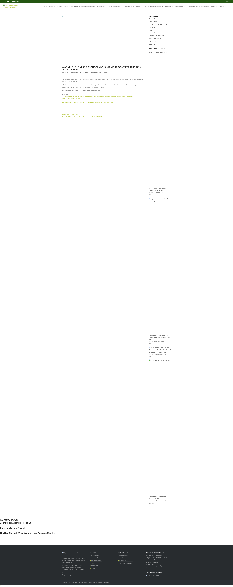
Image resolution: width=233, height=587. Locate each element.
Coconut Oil (153, 22)
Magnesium (153, 33)
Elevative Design (103, 582)
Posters (168, 7)
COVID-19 (214, 7)
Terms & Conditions (126, 563)
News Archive (179, 7)
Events (60, 7)
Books (138, 7)
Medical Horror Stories (156, 36)
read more (3, 526)
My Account (95, 555)
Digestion (152, 27)
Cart (92, 563)
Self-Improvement (155, 38)
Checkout (94, 566)
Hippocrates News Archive (98, 73)
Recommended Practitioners (199, 7)
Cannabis (152, 19)
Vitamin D (152, 44)
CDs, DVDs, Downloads (153, 7)
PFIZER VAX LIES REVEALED (70, 115)
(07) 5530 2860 (156, 555)
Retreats (52, 7)
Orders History (96, 560)
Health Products (114, 7)
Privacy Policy (123, 560)
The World (152, 41)
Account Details (96, 558)
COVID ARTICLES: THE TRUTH (80, 73)
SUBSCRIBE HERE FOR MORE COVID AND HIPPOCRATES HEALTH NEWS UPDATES (87, 103)
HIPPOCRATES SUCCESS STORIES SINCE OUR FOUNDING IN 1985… (85, 7)
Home (45, 7)
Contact (223, 7)
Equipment (128, 7)
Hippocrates (83, 582)
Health (151, 30)
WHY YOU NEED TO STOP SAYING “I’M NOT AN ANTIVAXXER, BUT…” (82, 117)
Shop (93, 568)
